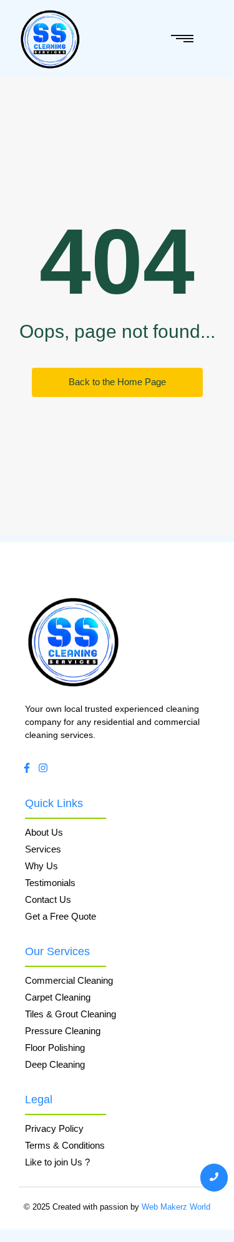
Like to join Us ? (57, 1162)
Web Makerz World (176, 1207)
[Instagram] (43, 768)
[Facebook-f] (27, 768)
